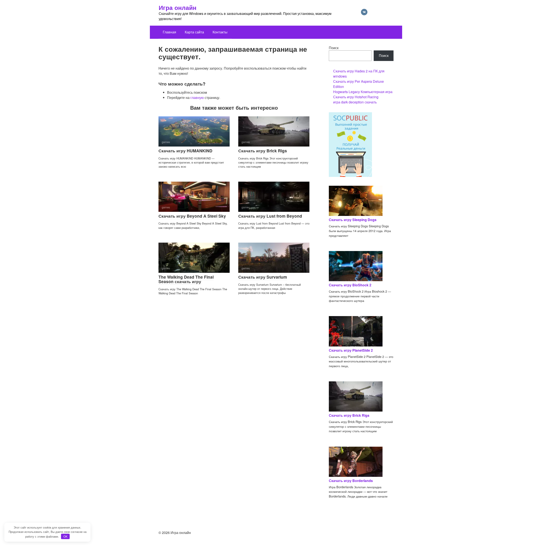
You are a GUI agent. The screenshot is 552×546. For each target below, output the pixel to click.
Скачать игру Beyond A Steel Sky (192, 216)
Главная (169, 32)
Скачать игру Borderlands (351, 480)
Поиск (334, 47)
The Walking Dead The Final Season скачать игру (186, 279)
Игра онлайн (177, 7)
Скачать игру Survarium (262, 277)
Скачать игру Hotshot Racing (355, 96)
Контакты (220, 32)
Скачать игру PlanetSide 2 (351, 350)
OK (65, 536)
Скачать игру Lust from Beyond (270, 216)
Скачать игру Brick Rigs (262, 151)
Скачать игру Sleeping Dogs (352, 219)
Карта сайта (194, 32)
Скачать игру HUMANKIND (185, 151)
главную (197, 97)
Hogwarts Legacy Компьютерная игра (362, 91)
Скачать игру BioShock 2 (350, 284)
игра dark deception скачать (355, 102)
